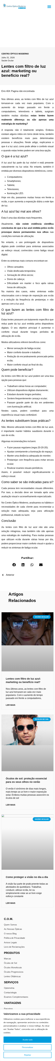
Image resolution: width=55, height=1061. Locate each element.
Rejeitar (27, 1055)
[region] (27, 1035)
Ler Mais (10, 705)
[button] (49, 7)
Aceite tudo (28, 1040)
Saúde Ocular (7, 60)
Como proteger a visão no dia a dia (27, 877)
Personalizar (27, 1047)
